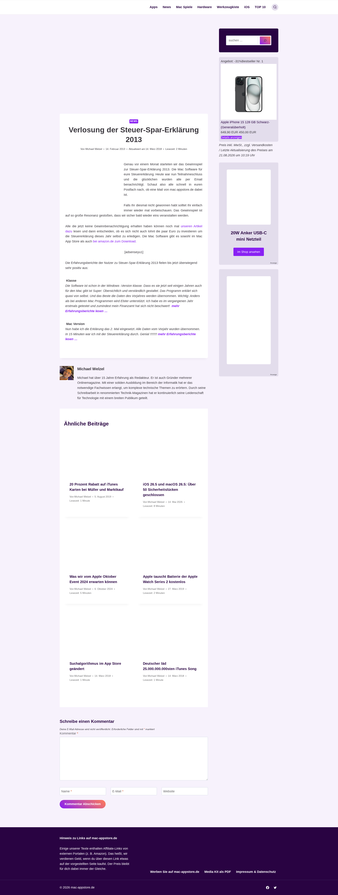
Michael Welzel (93, 149)
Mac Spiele (184, 7)
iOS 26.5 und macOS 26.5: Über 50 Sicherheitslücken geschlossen (169, 489)
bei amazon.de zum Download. (114, 241)
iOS (247, 7)
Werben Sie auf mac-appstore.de (174, 872)
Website (169, 791)
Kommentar (69, 733)
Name (66, 791)
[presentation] (97, 454)
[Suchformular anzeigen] (275, 7)
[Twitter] (275, 887)
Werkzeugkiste (228, 7)
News (167, 7)
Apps (154, 7)
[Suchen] (265, 40)
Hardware (204, 7)
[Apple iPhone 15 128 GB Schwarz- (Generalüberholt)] (249, 92)
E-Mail (117, 791)
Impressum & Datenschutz (256, 872)
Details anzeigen (231, 137)
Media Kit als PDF (217, 872)
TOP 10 (260, 7)
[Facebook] (267, 887)
